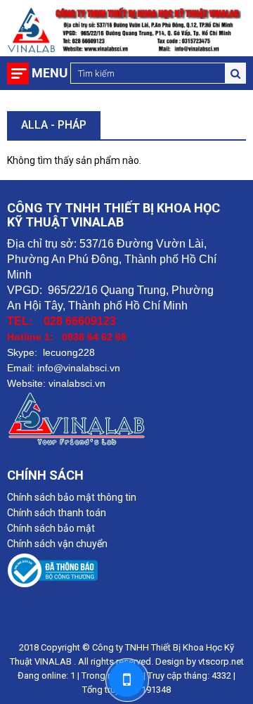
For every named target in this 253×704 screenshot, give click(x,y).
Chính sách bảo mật (51, 528)
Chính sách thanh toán (56, 512)
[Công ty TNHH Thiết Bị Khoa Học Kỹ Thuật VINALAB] (126, 572)
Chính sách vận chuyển (57, 543)
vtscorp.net (221, 661)
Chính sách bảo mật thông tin (71, 497)
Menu (49, 72)
